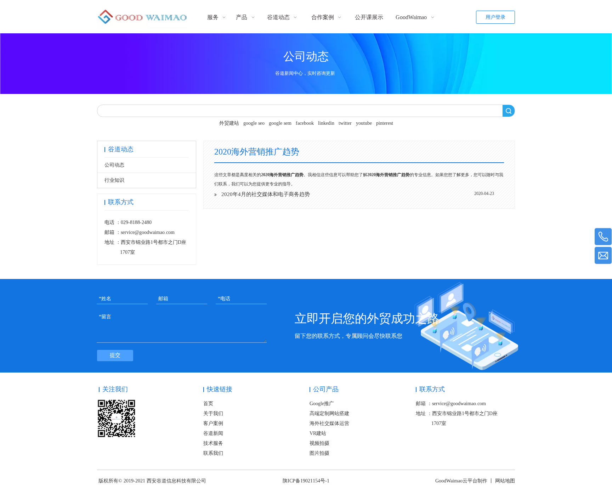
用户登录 (495, 17)
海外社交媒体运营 (329, 423)
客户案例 (213, 423)
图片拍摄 (319, 453)
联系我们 (213, 453)
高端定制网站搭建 (329, 413)
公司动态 (114, 165)
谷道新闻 (213, 433)
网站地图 (505, 480)
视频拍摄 (319, 443)
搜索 (509, 111)
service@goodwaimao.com (148, 232)
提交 (115, 355)
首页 (208, 403)
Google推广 (322, 403)
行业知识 (114, 180)
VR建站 (318, 433)
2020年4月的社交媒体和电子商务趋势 (265, 194)
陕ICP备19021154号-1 (306, 480)
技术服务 (213, 443)
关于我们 (213, 413)
